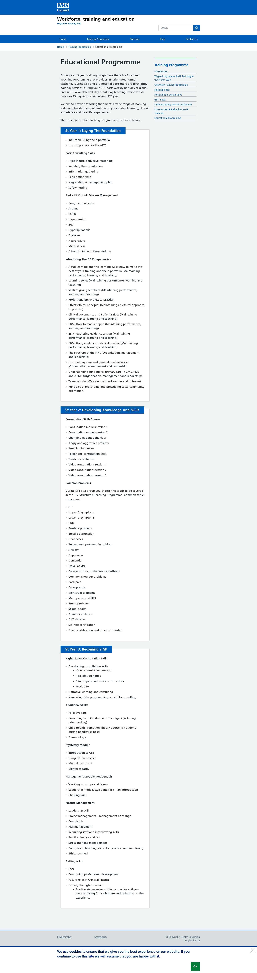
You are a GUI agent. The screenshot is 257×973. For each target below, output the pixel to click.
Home (62, 39)
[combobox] (175, 28)
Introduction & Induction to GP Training (171, 111)
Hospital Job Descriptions (168, 94)
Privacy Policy (64, 936)
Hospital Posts (162, 89)
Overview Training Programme (171, 84)
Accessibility (100, 936)
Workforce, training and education (96, 19)
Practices (134, 39)
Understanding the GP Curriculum (173, 104)
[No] (253, 949)
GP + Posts (160, 99)
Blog (162, 39)
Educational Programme (167, 117)
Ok (195, 966)
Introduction (161, 71)
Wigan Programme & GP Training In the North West (174, 78)
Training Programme (98, 39)
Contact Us (192, 39)
